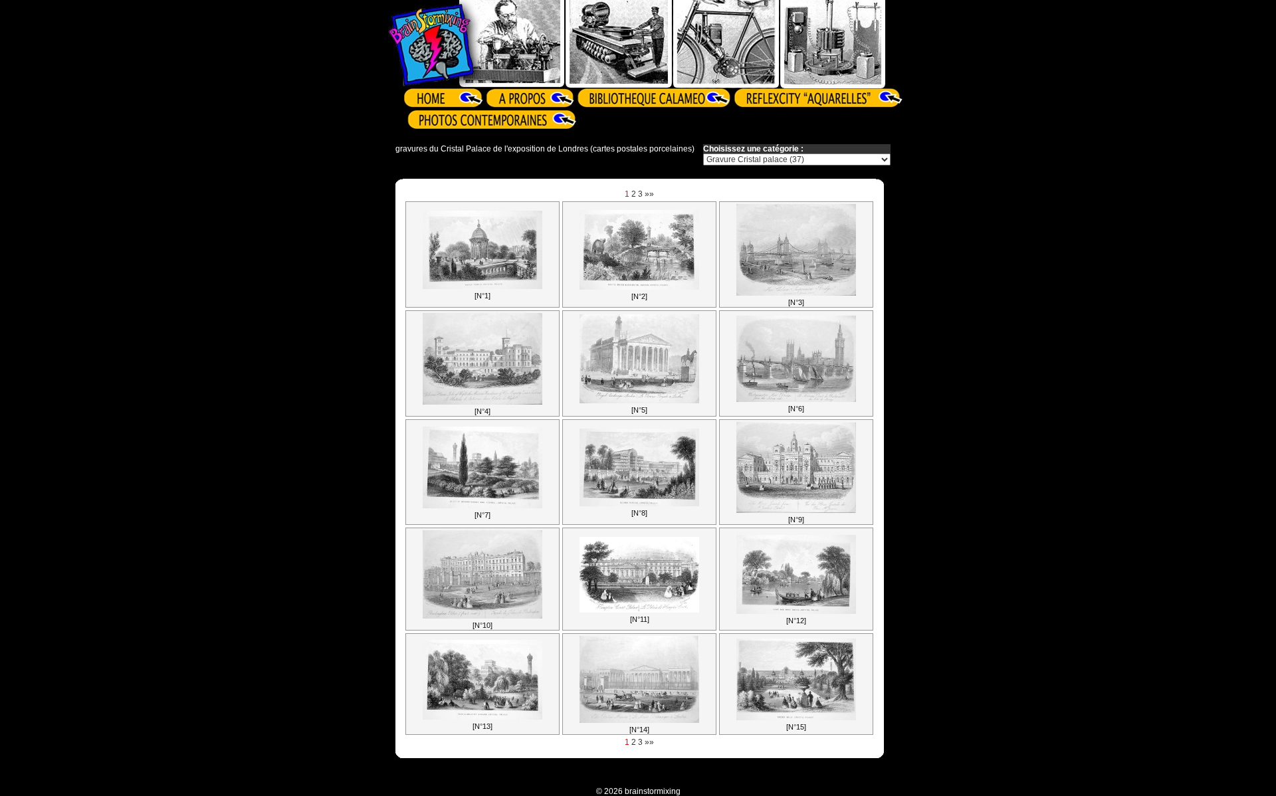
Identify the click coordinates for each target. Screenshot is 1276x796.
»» (649, 194)
